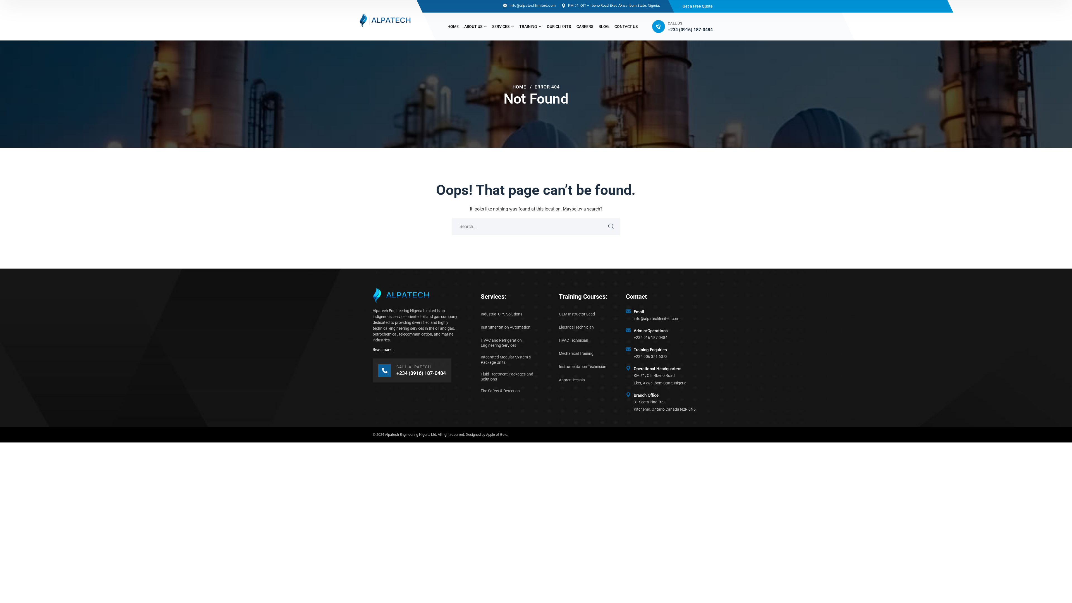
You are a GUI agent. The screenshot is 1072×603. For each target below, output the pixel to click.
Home (519, 87)
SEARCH (611, 226)
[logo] (385, 20)
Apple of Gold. (497, 434)
